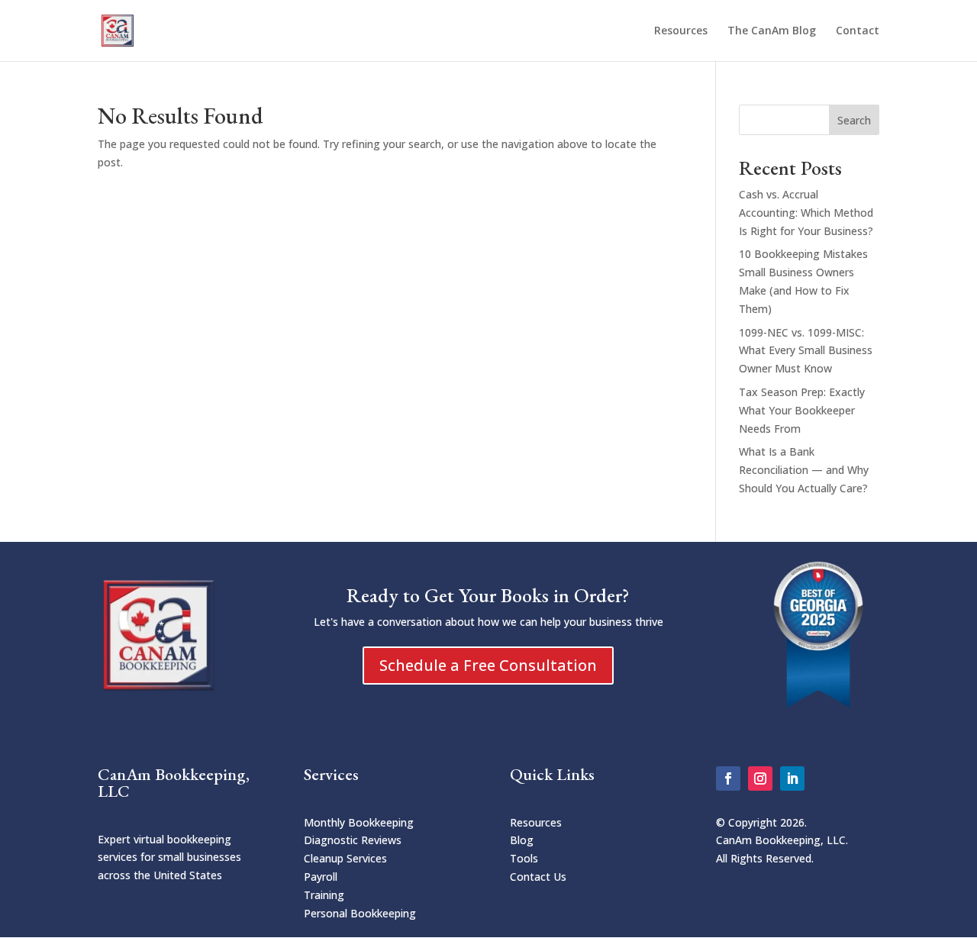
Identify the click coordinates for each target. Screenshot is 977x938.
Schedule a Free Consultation (488, 665)
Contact (857, 31)
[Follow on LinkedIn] (792, 778)
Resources (681, 31)
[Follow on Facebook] (728, 778)
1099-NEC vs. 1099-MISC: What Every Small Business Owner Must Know (805, 350)
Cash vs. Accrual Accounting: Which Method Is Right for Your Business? (806, 212)
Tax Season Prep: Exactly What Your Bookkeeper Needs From (802, 410)
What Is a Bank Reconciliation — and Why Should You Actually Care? (804, 469)
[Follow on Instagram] (760, 778)
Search (854, 120)
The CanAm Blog (771, 31)
